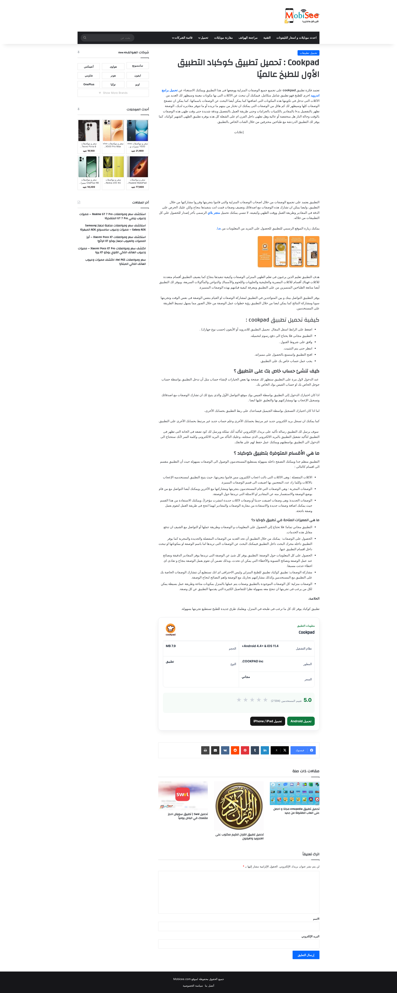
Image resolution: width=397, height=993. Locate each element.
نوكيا (113, 84)
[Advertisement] (238, 169)
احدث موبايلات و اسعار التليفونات (296, 37)
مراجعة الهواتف (248, 37)
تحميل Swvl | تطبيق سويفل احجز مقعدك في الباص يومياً (188, 816)
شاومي (89, 75)
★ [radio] (239, 700)
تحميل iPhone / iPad (268, 721)
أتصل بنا (209, 985)
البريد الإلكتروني (310, 936)
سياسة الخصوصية (193, 985)
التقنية (267, 37)
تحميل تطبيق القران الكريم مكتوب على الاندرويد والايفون (239, 836)
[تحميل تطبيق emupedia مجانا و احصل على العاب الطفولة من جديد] (294, 793)
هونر (113, 75)
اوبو (137, 84)
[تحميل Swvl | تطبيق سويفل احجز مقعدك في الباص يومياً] (183, 795)
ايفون (137, 75)
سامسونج (137, 65)
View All (122, 52)
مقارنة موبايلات (223, 37)
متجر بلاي (214, 213)
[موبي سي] (301, 15)
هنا (219, 228)
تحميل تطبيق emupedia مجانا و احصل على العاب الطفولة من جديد (296, 811)
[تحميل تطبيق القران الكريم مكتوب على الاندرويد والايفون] (239, 805)
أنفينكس (89, 66)
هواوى (113, 66)
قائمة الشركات (184, 37)
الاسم (316, 918)
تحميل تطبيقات (308, 53)
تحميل (204, 37)
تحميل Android (301, 721)
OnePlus (88, 84)
